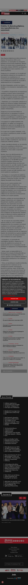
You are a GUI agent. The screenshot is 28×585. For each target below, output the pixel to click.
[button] (14, 295)
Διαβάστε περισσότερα (12, 293)
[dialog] (14, 292)
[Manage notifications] (2, 582)
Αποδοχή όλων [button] (14, 298)
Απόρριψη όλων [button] (14, 302)
